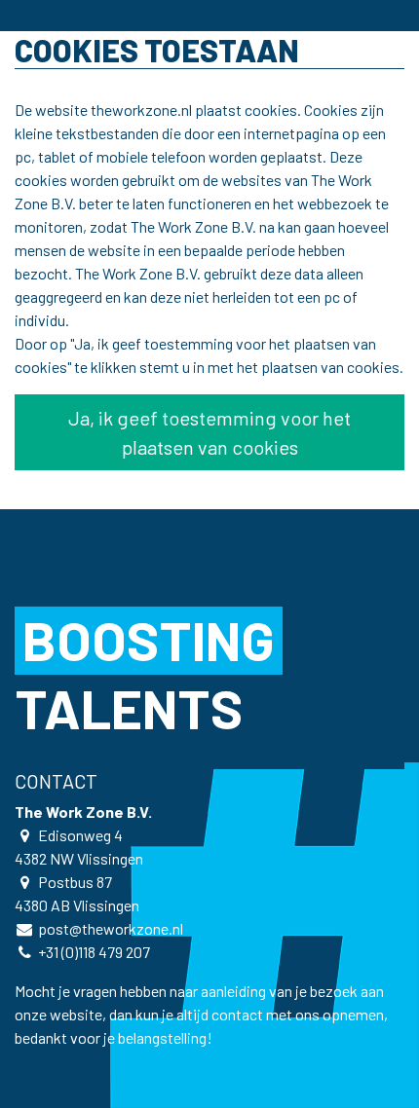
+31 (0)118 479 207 (94, 951)
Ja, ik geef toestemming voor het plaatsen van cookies (209, 432)
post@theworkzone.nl (110, 928)
